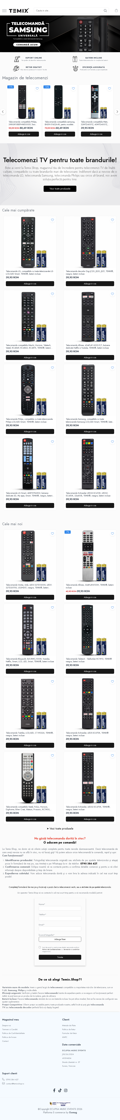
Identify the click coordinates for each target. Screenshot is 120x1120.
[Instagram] (65, 1090)
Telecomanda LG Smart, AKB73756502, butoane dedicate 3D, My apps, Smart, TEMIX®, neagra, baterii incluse (29, 494)
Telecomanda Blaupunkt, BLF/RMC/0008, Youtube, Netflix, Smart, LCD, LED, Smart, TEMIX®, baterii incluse (30, 660)
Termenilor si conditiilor (71, 949)
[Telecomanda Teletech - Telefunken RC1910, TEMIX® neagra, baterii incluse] (90, 630)
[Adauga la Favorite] (37, 88)
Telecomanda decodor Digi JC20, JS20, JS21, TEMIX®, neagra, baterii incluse (90, 272)
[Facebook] (54, 1090)
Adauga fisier (60, 939)
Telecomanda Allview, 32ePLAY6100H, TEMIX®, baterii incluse (90, 586)
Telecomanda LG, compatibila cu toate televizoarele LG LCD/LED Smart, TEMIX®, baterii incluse (29, 272)
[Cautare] (105, 10)
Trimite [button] (60, 957)
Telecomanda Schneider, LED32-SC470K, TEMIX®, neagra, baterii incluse (88, 808)
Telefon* (42, 914)
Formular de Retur (69, 1033)
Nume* (42, 904)
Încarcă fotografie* (46, 935)
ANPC (64, 1037)
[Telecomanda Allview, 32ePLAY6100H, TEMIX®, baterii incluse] (90, 556)
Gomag (72, 1112)
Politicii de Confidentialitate (51, 949)
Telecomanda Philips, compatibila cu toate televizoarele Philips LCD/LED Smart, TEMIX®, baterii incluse (29, 420)
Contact (5, 1041)
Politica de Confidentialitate (13, 1033)
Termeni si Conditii (10, 1029)
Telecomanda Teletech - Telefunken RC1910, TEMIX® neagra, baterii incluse (89, 660)
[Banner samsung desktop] (60, 33)
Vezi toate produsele (60, 188)
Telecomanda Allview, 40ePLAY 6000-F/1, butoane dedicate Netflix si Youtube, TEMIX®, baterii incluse (88, 346)
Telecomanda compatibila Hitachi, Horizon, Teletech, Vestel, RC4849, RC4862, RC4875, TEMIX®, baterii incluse (28, 346)
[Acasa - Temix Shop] (19, 11)
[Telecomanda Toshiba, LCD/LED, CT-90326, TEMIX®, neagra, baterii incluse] (30, 704)
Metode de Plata (69, 1025)
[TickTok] (60, 1090)
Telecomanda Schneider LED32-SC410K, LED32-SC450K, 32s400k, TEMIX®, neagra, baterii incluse (88, 494)
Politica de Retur (68, 1029)
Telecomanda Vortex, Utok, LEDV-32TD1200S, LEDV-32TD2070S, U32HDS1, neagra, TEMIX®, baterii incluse (29, 586)
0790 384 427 (11, 1079)
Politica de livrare (9, 1037)
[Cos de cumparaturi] (116, 10)
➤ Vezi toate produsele (60, 828)
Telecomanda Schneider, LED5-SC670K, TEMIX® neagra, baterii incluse (87, 734)
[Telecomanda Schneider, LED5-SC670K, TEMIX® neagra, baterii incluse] (90, 704)
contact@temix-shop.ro (14, 1083)
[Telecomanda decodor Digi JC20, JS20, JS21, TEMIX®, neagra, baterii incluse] (90, 242)
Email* (41, 924)
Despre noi (6, 1025)
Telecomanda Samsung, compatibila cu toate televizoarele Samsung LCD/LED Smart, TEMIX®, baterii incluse (90, 420)
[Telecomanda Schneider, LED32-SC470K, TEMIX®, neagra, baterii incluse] (90, 778)
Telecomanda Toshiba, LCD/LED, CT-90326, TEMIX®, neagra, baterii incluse (29, 734)
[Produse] (4, 11)
